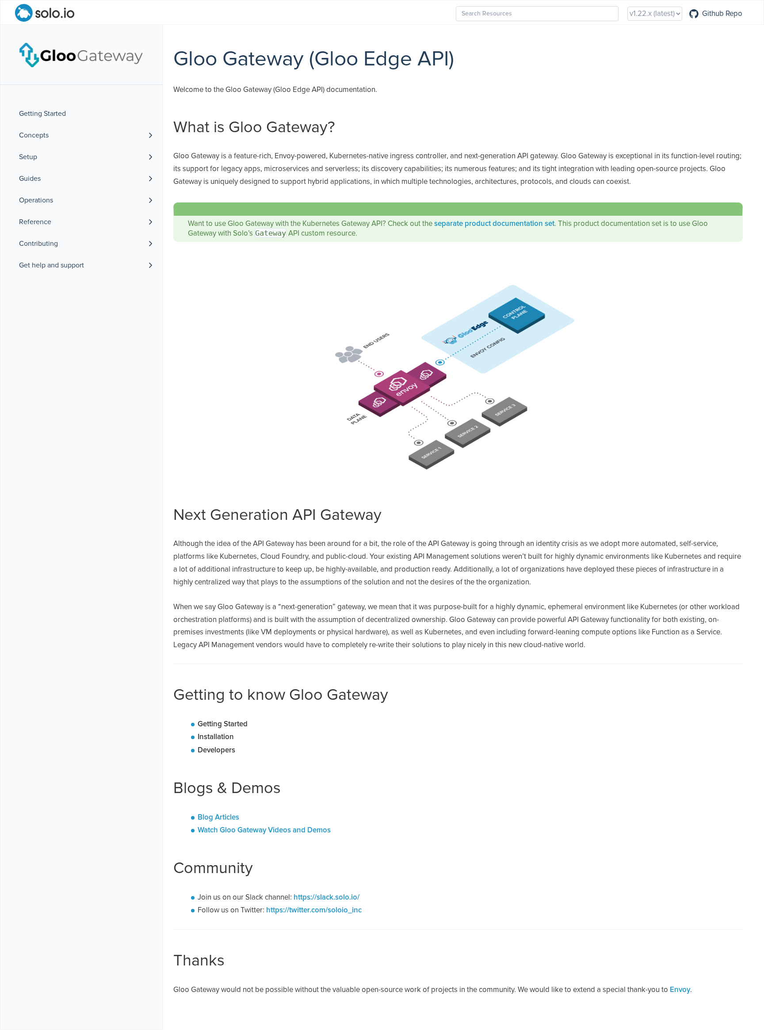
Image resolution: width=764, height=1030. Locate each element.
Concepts (34, 135)
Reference (35, 221)
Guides (30, 178)
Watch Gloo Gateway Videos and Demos (264, 830)
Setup (28, 157)
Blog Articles (218, 817)
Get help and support (51, 265)
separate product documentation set (494, 224)
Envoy (680, 990)
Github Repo (722, 13)
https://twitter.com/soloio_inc (314, 910)
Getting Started (42, 113)
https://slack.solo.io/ (326, 897)
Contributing (38, 243)
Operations (36, 200)
